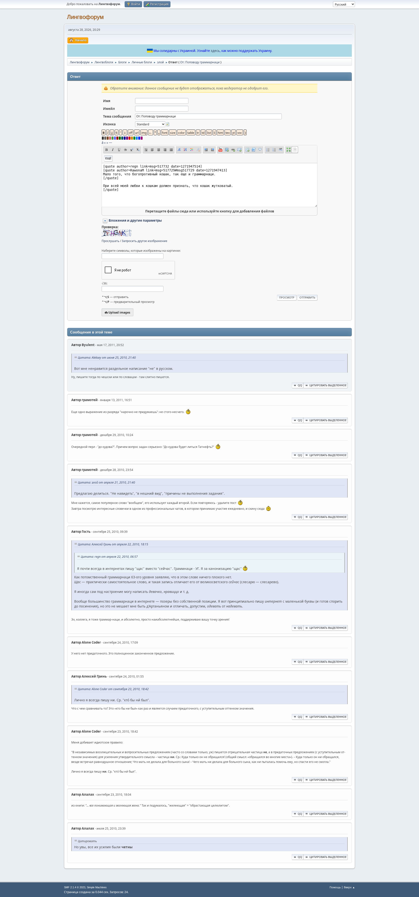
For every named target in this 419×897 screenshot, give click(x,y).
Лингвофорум (85, 17)
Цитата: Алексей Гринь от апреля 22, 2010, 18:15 (113, 544)
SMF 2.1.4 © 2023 (74, 887)
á (102, 142)
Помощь (335, 887)
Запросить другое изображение (144, 241)
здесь (215, 50)
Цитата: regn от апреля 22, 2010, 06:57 (109, 557)
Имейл (109, 108)
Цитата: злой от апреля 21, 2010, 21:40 (106, 482)
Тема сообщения (117, 116)
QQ (300, 385)
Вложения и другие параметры (135, 220)
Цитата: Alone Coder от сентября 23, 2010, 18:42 (113, 689)
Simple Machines (97, 887)
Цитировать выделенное (327, 385)
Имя (106, 101)
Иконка (109, 124)
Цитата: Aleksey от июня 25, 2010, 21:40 (107, 358)
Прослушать (110, 241)
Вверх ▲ (349, 887)
